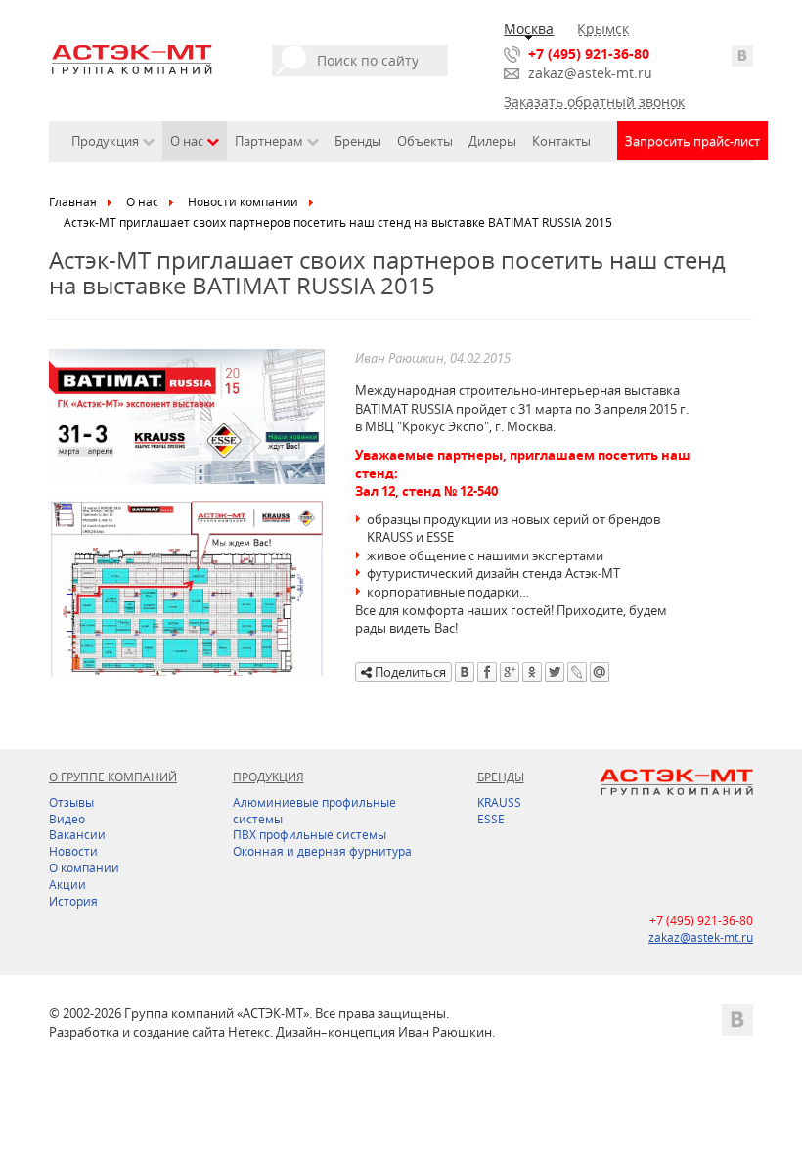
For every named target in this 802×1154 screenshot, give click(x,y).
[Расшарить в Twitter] (554, 672)
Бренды (357, 141)
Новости (73, 851)
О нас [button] (188, 141)
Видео (67, 819)
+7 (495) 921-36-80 (588, 53)
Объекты (425, 141)
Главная (73, 202)
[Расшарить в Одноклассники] (532, 672)
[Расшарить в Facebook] (487, 672)
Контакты (561, 141)
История (73, 901)
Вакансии (77, 834)
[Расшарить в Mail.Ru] (599, 672)
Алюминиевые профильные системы (314, 810)
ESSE (491, 819)
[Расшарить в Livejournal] (577, 672)
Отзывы (71, 802)
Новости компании (243, 202)
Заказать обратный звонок (594, 101)
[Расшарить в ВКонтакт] (464, 672)
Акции (67, 884)
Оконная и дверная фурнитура (322, 851)
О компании (84, 868)
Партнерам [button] (270, 141)
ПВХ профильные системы (309, 834)
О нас (142, 202)
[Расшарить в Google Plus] (509, 672)
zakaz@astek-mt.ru (590, 73)
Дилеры (492, 141)
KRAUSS (499, 802)
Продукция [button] (106, 141)
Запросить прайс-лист (692, 141)
